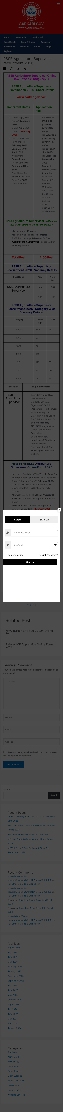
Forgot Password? (48, 555)
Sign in (30, 562)
